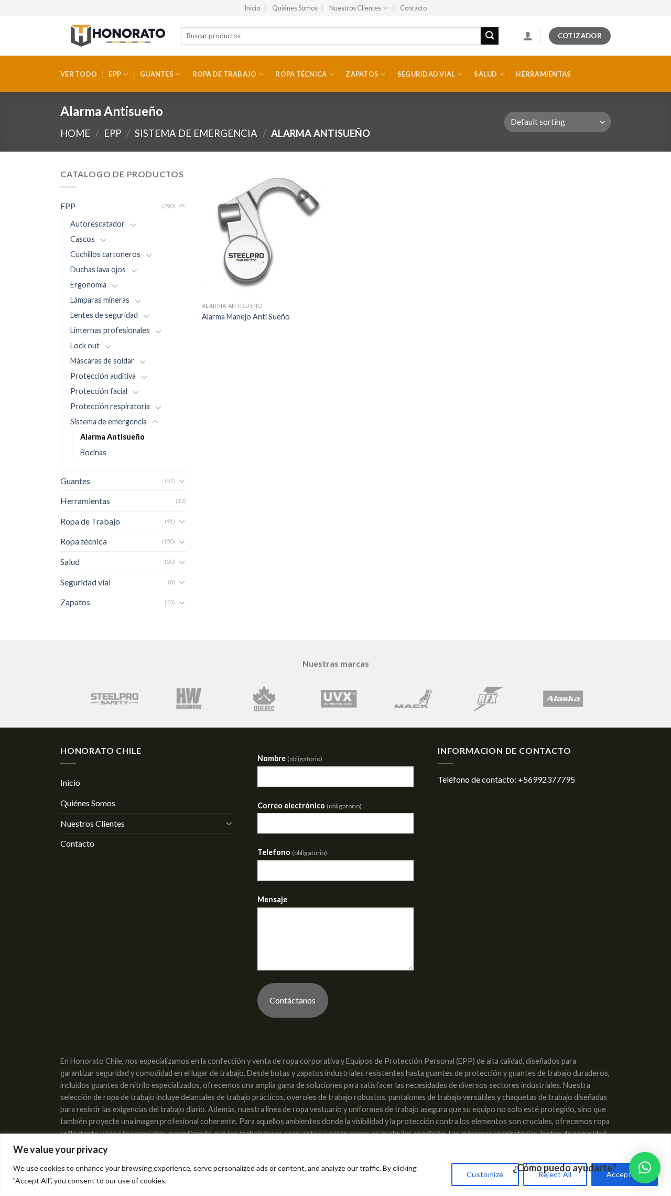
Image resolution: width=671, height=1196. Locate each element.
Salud (485, 74)
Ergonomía (88, 284)
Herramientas (543, 74)
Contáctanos (292, 1000)
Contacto (413, 8)
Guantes (157, 74)
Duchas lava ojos (98, 269)
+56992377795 (546, 779)
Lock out (85, 345)
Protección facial (98, 391)
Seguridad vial (426, 74)
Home (75, 133)
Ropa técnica (301, 74)
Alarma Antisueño (112, 436)
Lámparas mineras (99, 299)
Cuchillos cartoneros (105, 254)
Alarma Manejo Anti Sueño (246, 316)
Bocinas (93, 452)
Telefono (292, 852)
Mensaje (272, 899)
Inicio (252, 8)
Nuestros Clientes (355, 8)
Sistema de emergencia (196, 133)
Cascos (82, 238)
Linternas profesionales (110, 330)
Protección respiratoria (110, 406)
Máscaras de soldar (102, 360)
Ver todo (78, 74)
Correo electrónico (309, 805)
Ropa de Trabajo (224, 74)
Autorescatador (97, 223)
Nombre (289, 758)
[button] (645, 1167)
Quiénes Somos (295, 8)
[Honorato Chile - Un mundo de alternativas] (112, 36)
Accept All (625, 1174)
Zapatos (361, 74)
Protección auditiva (103, 375)
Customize (485, 1174)
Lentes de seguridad (104, 315)
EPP (115, 74)
